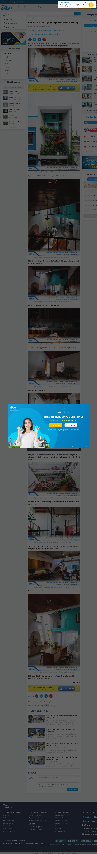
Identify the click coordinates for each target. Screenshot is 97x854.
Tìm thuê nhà (71, 425)
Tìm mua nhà (56, 425)
